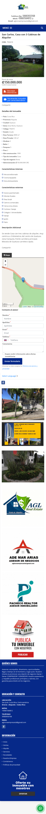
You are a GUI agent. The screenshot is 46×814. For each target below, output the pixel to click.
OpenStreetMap (38, 307)
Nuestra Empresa (9, 758)
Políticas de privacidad (11, 765)
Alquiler (6, 748)
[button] (42, 48)
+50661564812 (24, 18)
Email (5, 329)
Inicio (5, 742)
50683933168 (29, 15)
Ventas (5, 745)
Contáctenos (8, 761)
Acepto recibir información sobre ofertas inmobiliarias (20, 355)
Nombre (6, 315)
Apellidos (6, 322)
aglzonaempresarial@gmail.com (14, 722)
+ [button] (5, 261)
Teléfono (6, 337)
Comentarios (7, 344)
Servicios (6, 752)
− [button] (5, 264)
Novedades (7, 755)
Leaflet (24, 307)
